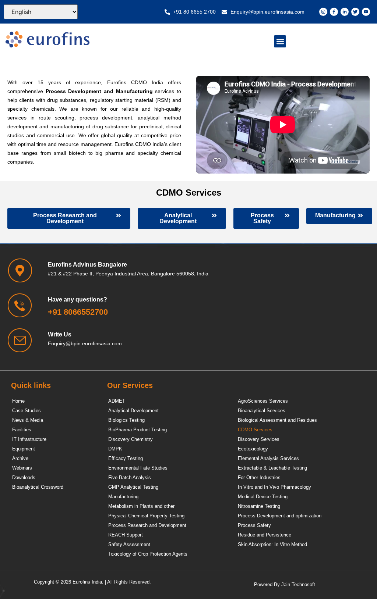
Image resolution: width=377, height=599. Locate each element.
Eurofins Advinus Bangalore (87, 264)
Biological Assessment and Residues (277, 420)
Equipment (23, 449)
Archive (20, 458)
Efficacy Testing (125, 458)
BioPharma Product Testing (137, 429)
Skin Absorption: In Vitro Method (272, 544)
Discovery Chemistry (130, 439)
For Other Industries (259, 477)
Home (18, 401)
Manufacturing (123, 496)
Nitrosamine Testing (259, 506)
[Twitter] (355, 11)
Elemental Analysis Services (268, 458)
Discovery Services (258, 439)
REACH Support (125, 535)
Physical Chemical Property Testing (146, 515)
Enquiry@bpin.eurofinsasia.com (85, 343)
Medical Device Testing (263, 496)
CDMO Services (255, 429)
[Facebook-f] (334, 11)
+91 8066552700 (78, 312)
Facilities (21, 429)
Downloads (23, 477)
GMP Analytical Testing (133, 487)
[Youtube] (366, 11)
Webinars (22, 468)
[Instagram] (323, 11)
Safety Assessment (129, 544)
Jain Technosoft (298, 584)
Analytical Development (133, 410)
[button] (280, 41)
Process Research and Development (147, 525)
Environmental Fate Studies (138, 468)
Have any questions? (77, 299)
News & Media (27, 420)
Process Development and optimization (279, 515)
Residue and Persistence (264, 535)
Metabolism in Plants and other (141, 506)
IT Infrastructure (29, 439)
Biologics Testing (126, 420)
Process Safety (254, 525)
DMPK (115, 449)
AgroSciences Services (263, 401)
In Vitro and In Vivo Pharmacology (274, 487)
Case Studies (26, 410)
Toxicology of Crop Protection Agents (147, 554)
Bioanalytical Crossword (37, 487)
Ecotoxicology (253, 449)
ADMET (116, 401)
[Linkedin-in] (344, 11)
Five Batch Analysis (129, 477)
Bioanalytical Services (261, 410)
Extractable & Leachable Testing (272, 468)
